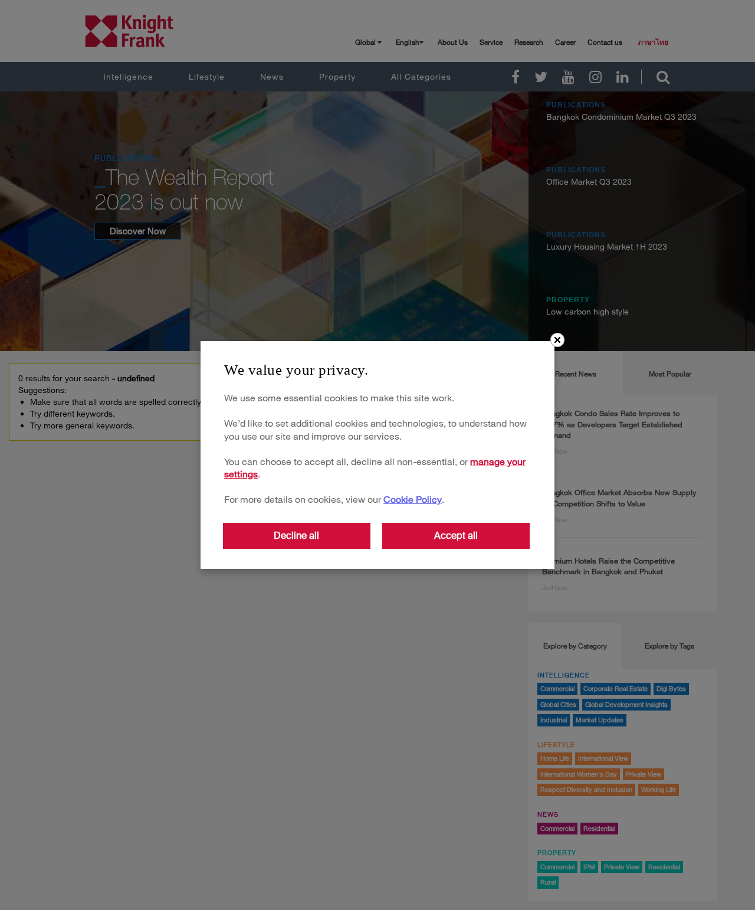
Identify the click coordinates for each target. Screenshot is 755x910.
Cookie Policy (412, 499)
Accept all (456, 535)
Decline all (296, 535)
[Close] (557, 340)
